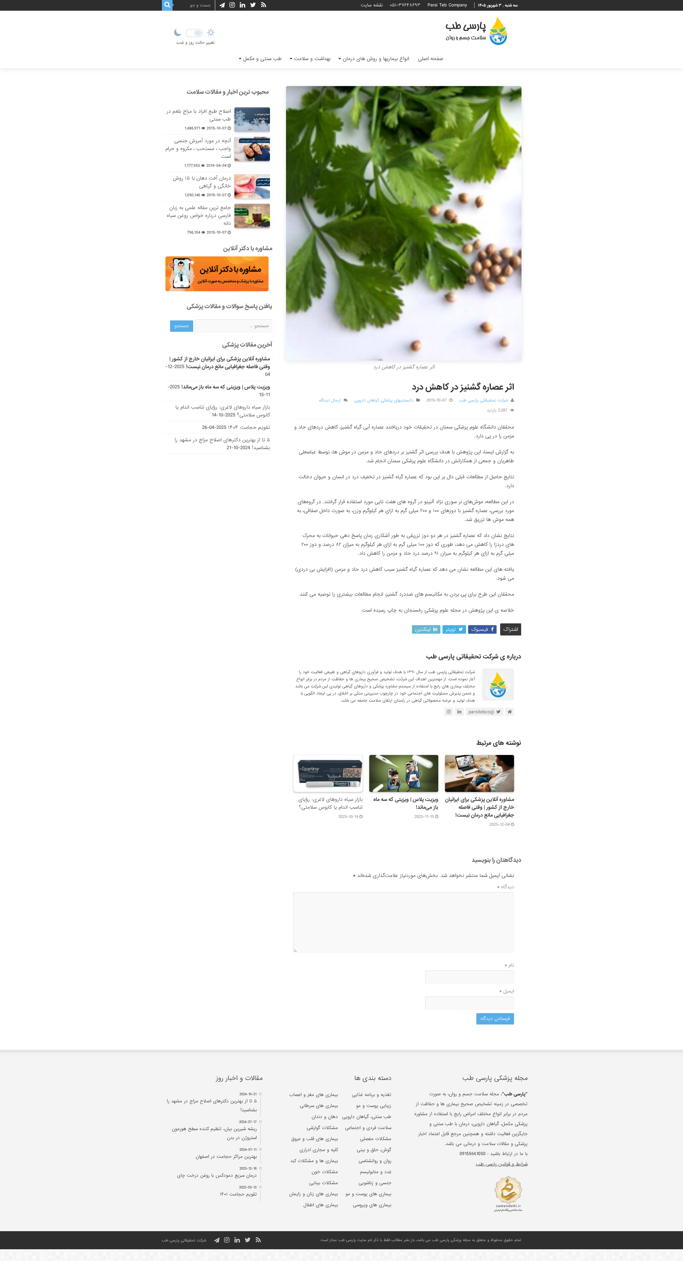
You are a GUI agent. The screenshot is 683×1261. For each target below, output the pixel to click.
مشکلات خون (325, 1172)
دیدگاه (505, 887)
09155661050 (473, 1153)
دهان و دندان (325, 1116)
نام (509, 965)
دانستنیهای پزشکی (397, 400)
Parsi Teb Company (447, 5)
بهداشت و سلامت (312, 59)
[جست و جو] (167, 5)
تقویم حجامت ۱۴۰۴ (249, 427)
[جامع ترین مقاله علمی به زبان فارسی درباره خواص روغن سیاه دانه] (252, 216)
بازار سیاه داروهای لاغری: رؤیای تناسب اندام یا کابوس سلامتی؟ (330, 803)
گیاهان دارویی (366, 400)
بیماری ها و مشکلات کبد (314, 1161)
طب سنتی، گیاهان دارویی (366, 1116)
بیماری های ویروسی (372, 1205)
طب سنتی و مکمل (262, 59)
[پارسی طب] (477, 32)
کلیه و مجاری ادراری (319, 1149)
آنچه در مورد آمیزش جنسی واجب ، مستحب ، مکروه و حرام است (198, 148)
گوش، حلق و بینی (374, 1149)
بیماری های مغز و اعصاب (313, 1094)
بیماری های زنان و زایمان (313, 1194)
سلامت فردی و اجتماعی (368, 1127)
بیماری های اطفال (320, 1205)
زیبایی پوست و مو (373, 1105)
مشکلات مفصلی (375, 1138)
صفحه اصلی (430, 59)
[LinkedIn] (242, 5)
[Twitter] (253, 5)
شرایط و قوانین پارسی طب (501, 1164)
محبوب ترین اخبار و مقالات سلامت (228, 91)
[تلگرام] (221, 5)
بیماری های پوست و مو (368, 1194)
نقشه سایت (372, 5)
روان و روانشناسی (375, 1161)
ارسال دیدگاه (330, 400)
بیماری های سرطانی (319, 1105)
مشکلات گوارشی (322, 1127)
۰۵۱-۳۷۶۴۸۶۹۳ (405, 5)
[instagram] (232, 5)
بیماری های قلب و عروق (314, 1138)
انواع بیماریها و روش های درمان (376, 59)
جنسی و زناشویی (375, 1183)
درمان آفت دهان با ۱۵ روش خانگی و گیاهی (202, 182)
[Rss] (263, 5)
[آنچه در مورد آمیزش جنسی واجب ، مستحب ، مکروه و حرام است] (252, 149)
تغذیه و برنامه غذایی (371, 1094)
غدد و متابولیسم (375, 1172)
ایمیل (506, 991)
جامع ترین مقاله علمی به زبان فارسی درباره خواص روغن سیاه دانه (199, 215)
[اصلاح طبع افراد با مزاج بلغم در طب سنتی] (252, 119)
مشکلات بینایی (323, 1183)
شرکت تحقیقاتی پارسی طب (483, 400)
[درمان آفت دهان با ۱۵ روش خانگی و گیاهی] (252, 186)
